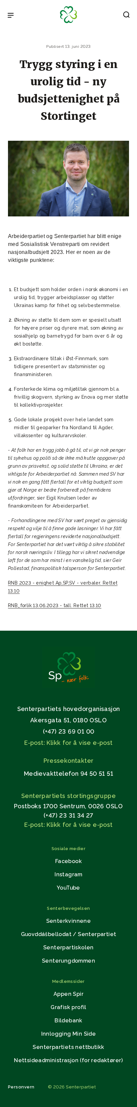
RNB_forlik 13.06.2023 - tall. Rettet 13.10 (54, 605)
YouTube (68, 888)
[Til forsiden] (68, 23)
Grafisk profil (68, 1007)
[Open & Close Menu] (11, 16)
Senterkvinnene (68, 921)
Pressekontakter (69, 760)
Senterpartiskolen (68, 947)
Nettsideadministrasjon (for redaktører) (68, 1060)
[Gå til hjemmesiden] (68, 686)
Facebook (68, 861)
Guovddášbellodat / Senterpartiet (68, 934)
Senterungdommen (68, 961)
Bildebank (68, 1020)
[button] (126, 16)
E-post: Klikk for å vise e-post (68, 742)
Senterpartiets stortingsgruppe (68, 795)
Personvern (21, 1086)
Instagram (68, 874)
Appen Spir (68, 994)
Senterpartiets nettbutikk (68, 1047)
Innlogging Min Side (68, 1034)
